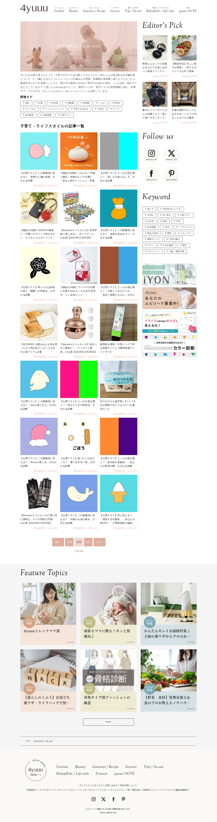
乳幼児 (117, 103)
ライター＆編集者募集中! (177, 790)
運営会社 (136, 790)
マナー (150, 245)
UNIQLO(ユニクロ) (172, 209)
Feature (101, 773)
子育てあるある (80, 109)
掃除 (169, 233)
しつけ (101, 103)
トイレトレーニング (54, 109)
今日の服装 (168, 245)
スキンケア (185, 233)
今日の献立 (174, 239)
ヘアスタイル (185, 227)
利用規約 (31, 790)
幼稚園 (70, 103)
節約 (27, 103)
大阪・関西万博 (176, 251)
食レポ (150, 209)
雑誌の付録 (152, 233)
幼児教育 (29, 115)
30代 (167, 227)
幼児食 (55, 103)
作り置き (166, 215)
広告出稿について (128, 785)
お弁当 (150, 221)
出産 (40, 103)
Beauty (80, 767)
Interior (131, 767)
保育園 (86, 103)
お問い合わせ (111, 785)
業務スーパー (153, 239)
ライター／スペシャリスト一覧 (115, 790)
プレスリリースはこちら (91, 785)
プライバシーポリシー (67, 790)
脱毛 (185, 245)
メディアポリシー (46, 790)
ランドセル (30, 109)
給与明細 (151, 227)
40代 (178, 221)
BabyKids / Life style (72, 773)
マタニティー (153, 251)
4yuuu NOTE (124, 773)
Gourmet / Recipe (105, 767)
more (108, 722)
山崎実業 (47, 115)
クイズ (116, 109)
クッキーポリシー (88, 790)
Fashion (62, 767)
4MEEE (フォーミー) (153, 790)
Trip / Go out (154, 767)
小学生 (100, 109)
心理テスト (66, 115)
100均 (150, 215)
